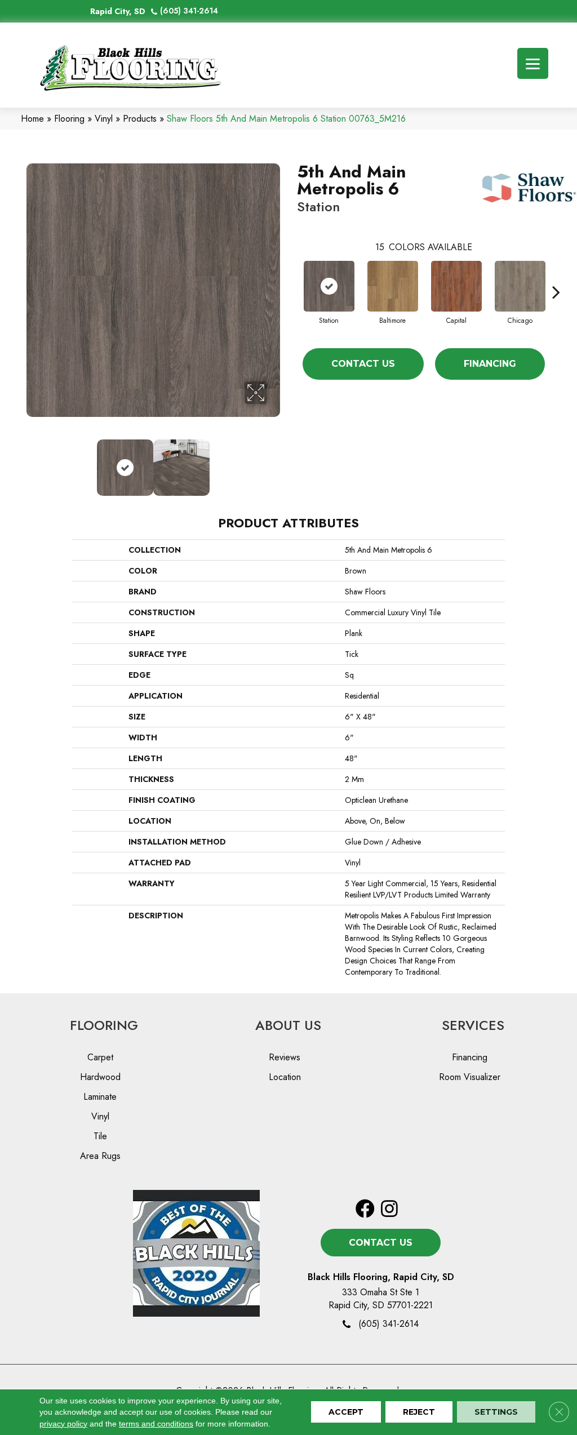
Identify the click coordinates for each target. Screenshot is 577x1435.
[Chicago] (520, 286)
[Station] (329, 286)
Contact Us (363, 363)
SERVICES (473, 1025)
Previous (32, 462)
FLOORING (104, 1025)
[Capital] (456, 286)
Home (32, 118)
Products (140, 118)
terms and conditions (156, 1423)
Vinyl (104, 118)
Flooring (69, 118)
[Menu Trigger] (532, 63)
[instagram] (389, 1209)
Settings (496, 1412)
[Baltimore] (393, 286)
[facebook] (365, 1209)
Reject (419, 1412)
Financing (490, 363)
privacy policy (63, 1423)
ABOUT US (288, 1025)
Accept (346, 1412)
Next (274, 462)
